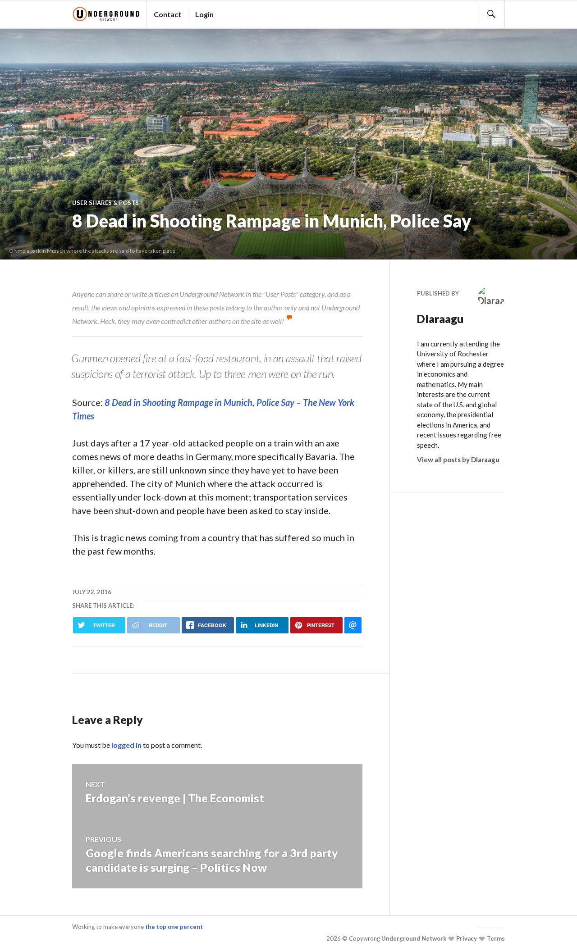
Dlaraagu (440, 318)
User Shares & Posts (105, 202)
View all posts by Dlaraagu (458, 459)
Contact (167, 14)
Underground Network (413, 938)
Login (204, 14)
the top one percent (174, 926)
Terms (495, 938)
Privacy (466, 938)
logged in (126, 745)
